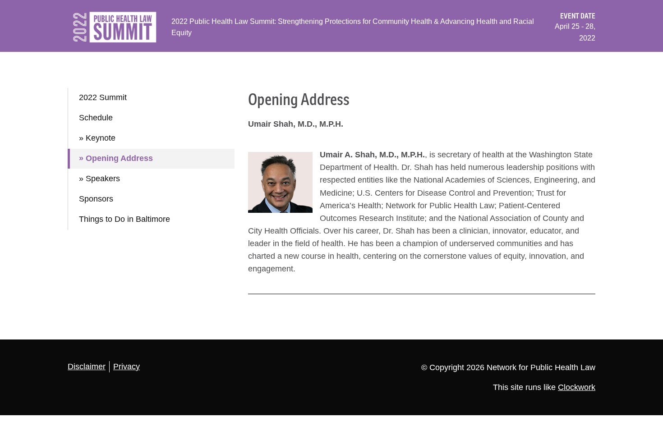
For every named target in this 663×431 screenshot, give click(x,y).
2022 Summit (103, 97)
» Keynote (97, 137)
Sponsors (96, 198)
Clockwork (576, 387)
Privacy (126, 366)
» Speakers (99, 178)
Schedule (96, 117)
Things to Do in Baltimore (124, 219)
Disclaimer (87, 366)
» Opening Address (116, 158)
